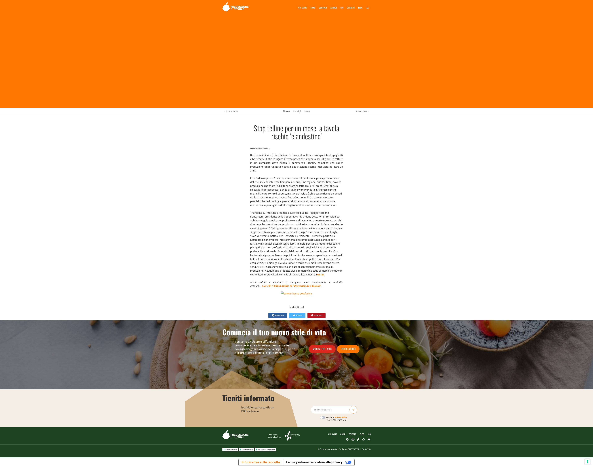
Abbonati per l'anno (322, 349)
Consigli (297, 111)
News (307, 111)
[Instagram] (363, 439)
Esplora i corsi (348, 349)
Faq (342, 7)
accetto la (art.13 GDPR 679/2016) (336, 418)
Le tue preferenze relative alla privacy (314, 462)
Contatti (351, 7)
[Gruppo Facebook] (352, 439)
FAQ (369, 434)
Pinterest (318, 315)
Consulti (323, 7)
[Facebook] (347, 439)
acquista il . (291, 286)
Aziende (333, 7)
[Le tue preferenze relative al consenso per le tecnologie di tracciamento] (588, 462)
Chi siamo (302, 7)
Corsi (313, 7)
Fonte (320, 274)
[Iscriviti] (353, 410)
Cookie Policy (247, 449)
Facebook (279, 315)
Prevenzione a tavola (261, 148)
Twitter (299, 315)
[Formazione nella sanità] (292, 435)
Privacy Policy (231, 449)
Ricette (286, 111)
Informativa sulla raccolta (261, 462)
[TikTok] (358, 439)
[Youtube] (369, 439)
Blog (360, 7)
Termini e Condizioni (266, 449)
